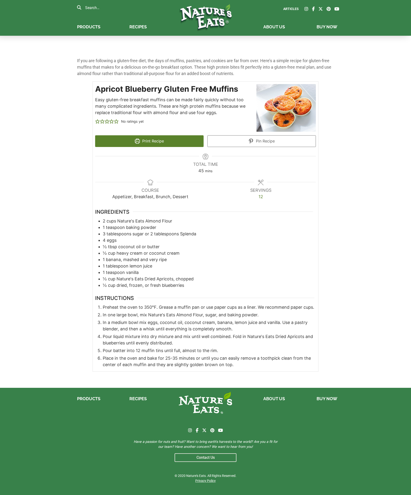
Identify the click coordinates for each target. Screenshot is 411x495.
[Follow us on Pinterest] (329, 9)
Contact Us (205, 457)
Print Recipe (152, 141)
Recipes (138, 26)
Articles (291, 9)
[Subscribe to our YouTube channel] (337, 9)
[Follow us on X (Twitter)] (321, 9)
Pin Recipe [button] (265, 141)
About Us (274, 26)
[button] (97, 121)
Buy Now (327, 26)
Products (88, 26)
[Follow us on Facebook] (313, 9)
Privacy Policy (205, 481)
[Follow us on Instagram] (306, 9)
